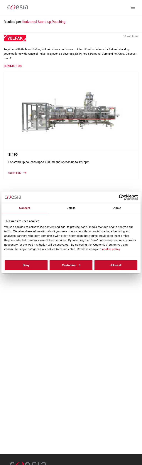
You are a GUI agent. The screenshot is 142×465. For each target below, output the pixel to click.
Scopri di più (15, 172)
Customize (69, 264)
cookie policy (111, 248)
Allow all (115, 264)
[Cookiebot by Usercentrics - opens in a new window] (121, 197)
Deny (26, 264)
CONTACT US (13, 66)
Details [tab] (71, 207)
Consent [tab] (24, 207)
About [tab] (117, 207)
